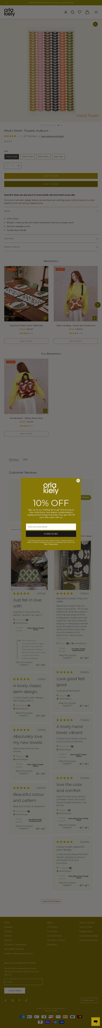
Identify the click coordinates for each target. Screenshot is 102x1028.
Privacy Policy (53, 544)
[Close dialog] (78, 480)
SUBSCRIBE (51, 534)
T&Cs (45, 544)
